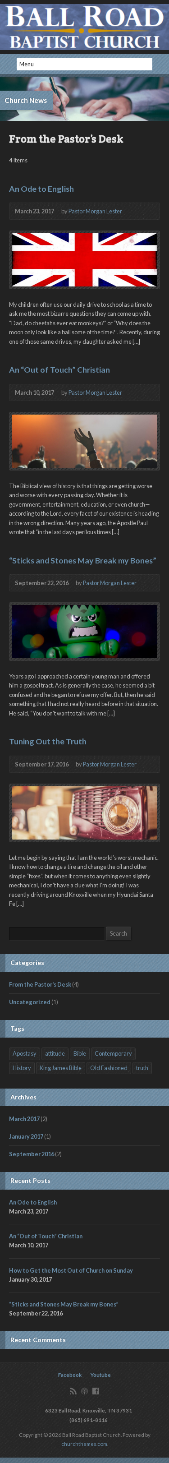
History (22, 1067)
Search (118, 933)
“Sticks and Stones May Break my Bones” (82, 560)
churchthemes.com (84, 1444)
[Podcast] (84, 1391)
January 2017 (26, 1136)
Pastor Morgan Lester (95, 211)
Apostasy (25, 1053)
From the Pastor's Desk (40, 984)
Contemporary (113, 1053)
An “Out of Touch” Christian (59, 369)
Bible (79, 1053)
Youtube (101, 1375)
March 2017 (24, 1118)
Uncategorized (29, 1002)
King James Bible (61, 1067)
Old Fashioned (109, 1067)
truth (142, 1067)
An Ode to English (41, 189)
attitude (55, 1053)
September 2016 (31, 1154)
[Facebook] (95, 1391)
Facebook (70, 1375)
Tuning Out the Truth (48, 741)
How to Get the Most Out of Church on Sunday (71, 1270)
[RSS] (73, 1391)
